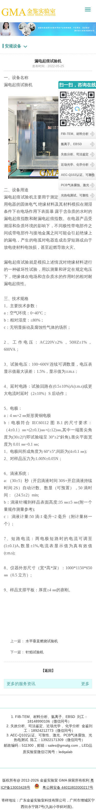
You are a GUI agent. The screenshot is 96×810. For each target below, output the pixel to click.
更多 (85, 684)
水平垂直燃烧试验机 (42, 641)
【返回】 (48, 670)
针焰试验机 (35, 652)
